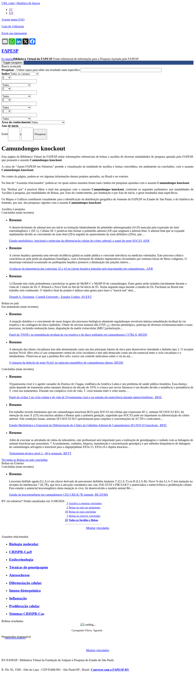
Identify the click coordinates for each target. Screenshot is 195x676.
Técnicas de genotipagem (28, 567)
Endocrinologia (21, 559)
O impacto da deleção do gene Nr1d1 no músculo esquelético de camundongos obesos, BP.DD (66, 362)
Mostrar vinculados (97, 528)
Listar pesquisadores (15, 638)
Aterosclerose (19, 575)
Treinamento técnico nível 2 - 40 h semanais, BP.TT (40, 453)
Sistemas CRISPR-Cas (26, 614)
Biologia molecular (23, 544)
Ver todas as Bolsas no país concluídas (25, 459)
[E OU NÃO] (6, 77)
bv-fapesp (7, 58)
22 (66, 520)
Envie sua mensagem (14, 33)
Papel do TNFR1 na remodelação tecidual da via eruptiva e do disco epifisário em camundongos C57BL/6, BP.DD (78, 334)
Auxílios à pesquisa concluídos (85, 503)
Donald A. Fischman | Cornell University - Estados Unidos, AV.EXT (50, 296)
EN (11, 13)
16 (66, 511)
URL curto (8, 3)
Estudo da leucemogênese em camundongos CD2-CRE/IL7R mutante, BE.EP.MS (58, 494)
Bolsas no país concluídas (82, 511)
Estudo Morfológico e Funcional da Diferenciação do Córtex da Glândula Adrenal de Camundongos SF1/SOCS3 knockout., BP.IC (88, 425)
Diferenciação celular (25, 583)
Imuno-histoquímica (25, 590)
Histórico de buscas (28, 3)
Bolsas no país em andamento (84, 507)
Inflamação (18, 598)
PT (11, 9)
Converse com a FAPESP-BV (110, 669)
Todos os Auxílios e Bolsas (83, 520)
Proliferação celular (24, 606)
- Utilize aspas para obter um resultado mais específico (41, 70)
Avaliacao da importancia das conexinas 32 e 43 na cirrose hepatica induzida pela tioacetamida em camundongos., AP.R (81, 268)
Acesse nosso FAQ (13, 19)
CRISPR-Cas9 (20, 552)
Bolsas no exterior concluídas (84, 515)
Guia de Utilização (13, 26)
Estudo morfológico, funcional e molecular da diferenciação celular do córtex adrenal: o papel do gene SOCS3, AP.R (79, 240)
